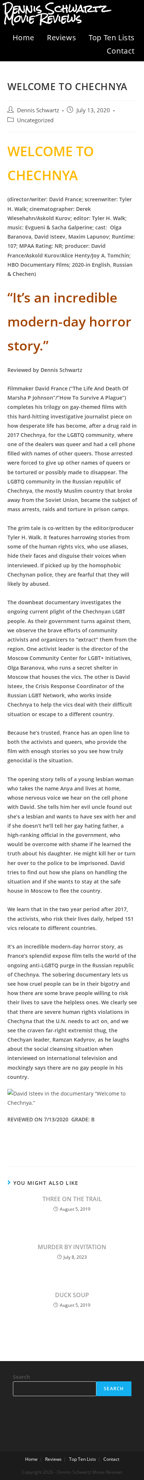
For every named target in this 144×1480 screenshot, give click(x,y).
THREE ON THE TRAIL (72, 1199)
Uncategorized (35, 120)
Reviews (61, 37)
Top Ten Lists (112, 37)
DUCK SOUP (72, 1295)
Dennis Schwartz (38, 110)
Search (21, 1376)
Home (23, 37)
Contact (121, 51)
